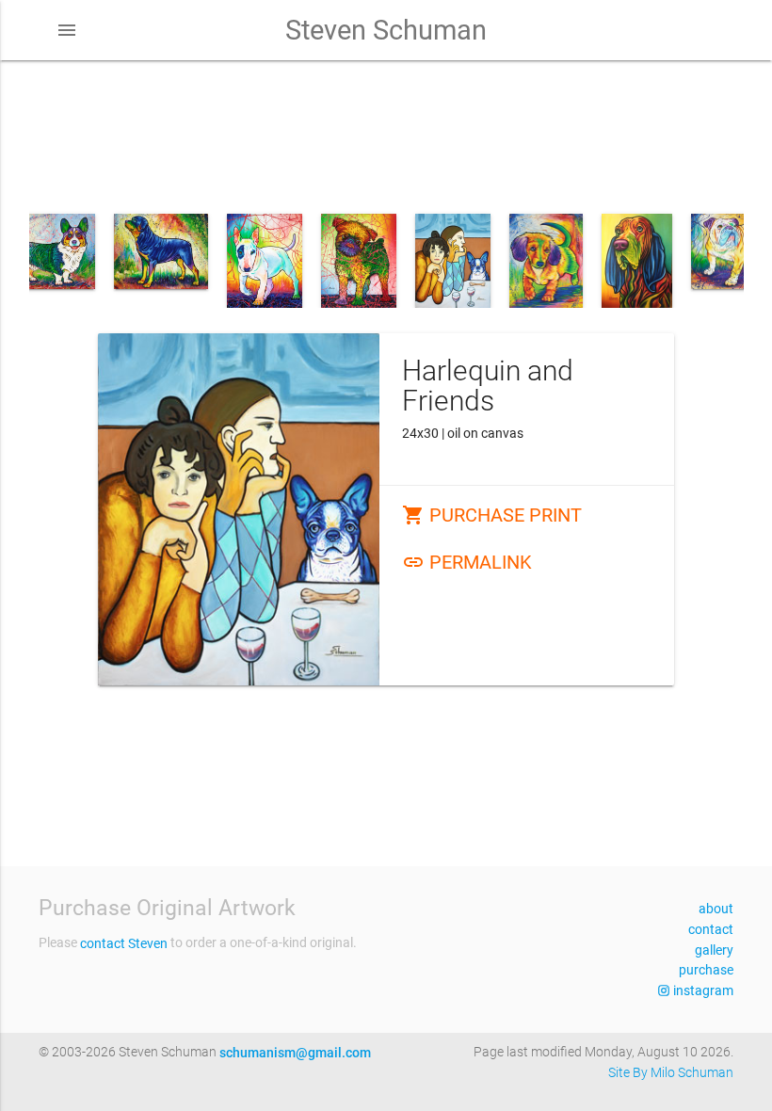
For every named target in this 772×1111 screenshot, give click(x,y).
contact (710, 929)
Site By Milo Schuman (670, 1072)
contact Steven (124, 943)
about (716, 908)
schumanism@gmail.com (295, 1052)
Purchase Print (492, 515)
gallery (714, 950)
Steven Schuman (386, 30)
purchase (706, 969)
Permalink (467, 562)
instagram (701, 990)
